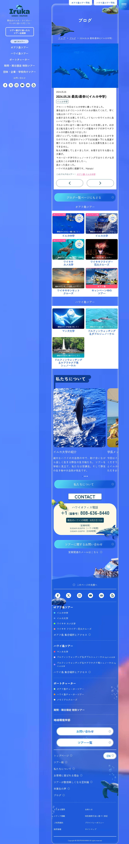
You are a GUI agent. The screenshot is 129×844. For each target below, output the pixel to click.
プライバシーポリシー (94, 822)
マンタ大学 (62, 651)
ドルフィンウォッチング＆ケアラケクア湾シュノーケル (86, 664)
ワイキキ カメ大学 (66, 623)
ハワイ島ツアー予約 (105, 2)
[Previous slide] (54, 432)
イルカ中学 (62, 101)
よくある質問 (59, 809)
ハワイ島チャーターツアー (70, 694)
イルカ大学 (62, 618)
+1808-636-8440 (85, 513)
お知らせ (89, 809)
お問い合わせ (19, 77)
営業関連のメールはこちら (83, 552)
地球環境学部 (62, 720)
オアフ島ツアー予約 (80, 2)
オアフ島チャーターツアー (70, 688)
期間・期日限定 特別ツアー (19, 65)
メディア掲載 (59, 816)
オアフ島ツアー (19, 47)
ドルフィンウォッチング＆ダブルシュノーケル (86, 656)
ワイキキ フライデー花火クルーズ (74, 628)
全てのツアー (19, 41)
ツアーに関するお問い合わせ (84, 544)
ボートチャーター (19, 59)
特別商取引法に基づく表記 (96, 816)
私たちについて (84, 484)
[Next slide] (116, 432)
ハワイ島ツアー (19, 53)
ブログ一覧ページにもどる (83, 197)
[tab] (82, 476)
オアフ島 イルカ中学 (86, 174)
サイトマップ (90, 829)
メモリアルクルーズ (67, 699)
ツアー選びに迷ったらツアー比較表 (20, 32)
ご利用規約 (58, 822)
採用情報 (57, 829)
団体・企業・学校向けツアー (19, 72)
